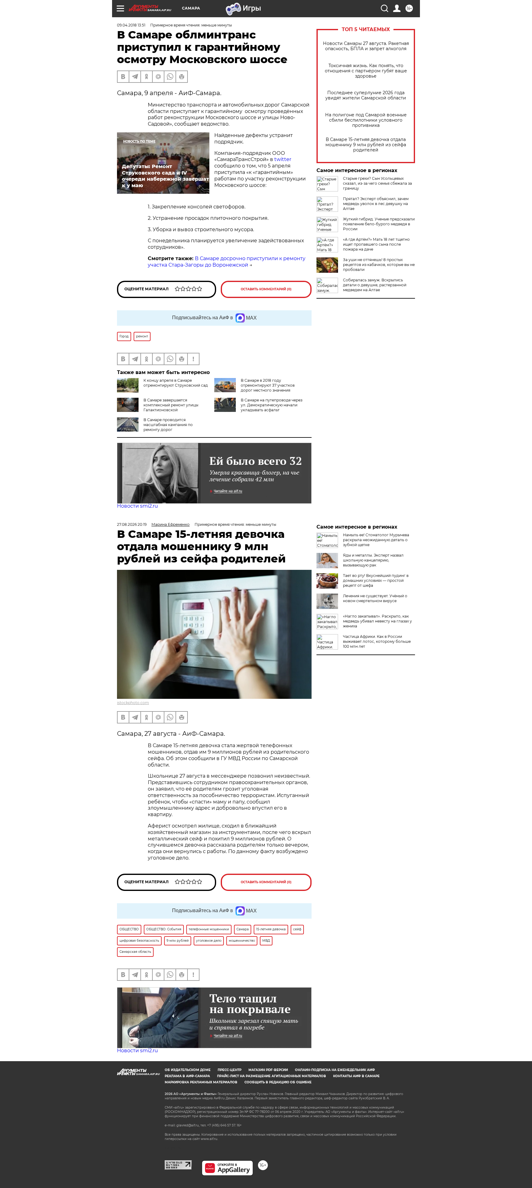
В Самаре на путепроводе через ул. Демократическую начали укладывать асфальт (271, 405)
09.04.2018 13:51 (131, 25)
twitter (282, 159)
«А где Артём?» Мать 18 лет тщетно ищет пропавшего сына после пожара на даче (376, 244)
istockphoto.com (133, 702)
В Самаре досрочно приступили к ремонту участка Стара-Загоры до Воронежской (226, 262)
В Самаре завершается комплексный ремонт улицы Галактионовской (170, 405)
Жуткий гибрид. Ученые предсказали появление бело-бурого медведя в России (379, 224)
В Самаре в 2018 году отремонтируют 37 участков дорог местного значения (268, 385)
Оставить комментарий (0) (266, 289)
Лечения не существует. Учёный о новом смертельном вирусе (375, 598)
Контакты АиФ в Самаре (356, 1076)
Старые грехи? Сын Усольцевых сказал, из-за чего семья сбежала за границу (377, 183)
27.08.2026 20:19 (132, 524)
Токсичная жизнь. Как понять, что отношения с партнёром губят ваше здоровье (366, 71)
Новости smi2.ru (137, 506)
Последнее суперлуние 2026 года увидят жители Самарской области (365, 95)
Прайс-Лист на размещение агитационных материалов (271, 1076)
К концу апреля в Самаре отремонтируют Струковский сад (175, 383)
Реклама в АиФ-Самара (187, 1076)
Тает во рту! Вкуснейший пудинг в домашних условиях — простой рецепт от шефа (376, 580)
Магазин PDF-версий (268, 1070)
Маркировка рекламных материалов (201, 1082)
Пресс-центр (229, 1070)
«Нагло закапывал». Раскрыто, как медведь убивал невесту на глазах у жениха (377, 621)
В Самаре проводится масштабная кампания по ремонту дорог (168, 424)
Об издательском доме (188, 1070)
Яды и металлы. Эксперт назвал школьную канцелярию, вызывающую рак (373, 560)
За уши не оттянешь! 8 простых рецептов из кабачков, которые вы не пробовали (379, 264)
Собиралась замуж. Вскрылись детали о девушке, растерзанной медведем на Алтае (374, 285)
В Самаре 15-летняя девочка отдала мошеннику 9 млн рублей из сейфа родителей (365, 145)
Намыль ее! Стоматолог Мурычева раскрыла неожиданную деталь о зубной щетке (376, 540)
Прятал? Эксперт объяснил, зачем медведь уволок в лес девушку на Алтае (376, 203)
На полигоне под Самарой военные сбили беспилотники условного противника (366, 120)
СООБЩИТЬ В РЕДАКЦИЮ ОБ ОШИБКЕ (278, 1082)
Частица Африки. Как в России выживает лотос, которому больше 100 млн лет (377, 641)
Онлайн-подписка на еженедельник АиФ (335, 1070)
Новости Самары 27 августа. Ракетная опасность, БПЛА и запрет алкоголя (366, 46)
